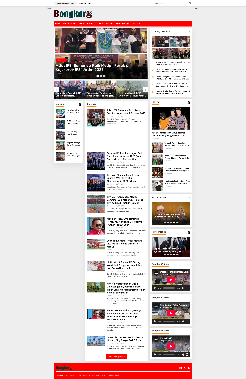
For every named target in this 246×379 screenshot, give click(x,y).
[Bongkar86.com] (73, 13)
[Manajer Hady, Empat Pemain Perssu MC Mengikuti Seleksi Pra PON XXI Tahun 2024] (139, 233)
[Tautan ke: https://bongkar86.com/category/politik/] (189, 197)
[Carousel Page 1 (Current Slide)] (97, 76)
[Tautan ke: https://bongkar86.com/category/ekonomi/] (80, 104)
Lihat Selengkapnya (116, 356)
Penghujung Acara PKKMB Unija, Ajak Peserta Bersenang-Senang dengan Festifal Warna (69, 94)
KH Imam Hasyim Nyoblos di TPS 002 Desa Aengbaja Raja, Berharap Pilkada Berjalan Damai (170, 215)
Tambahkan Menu (84, 3)
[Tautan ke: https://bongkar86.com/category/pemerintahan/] (189, 232)
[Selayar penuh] (187, 288)
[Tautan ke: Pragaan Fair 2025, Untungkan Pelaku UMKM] (60, 156)
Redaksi (82, 375)
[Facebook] (180, 368)
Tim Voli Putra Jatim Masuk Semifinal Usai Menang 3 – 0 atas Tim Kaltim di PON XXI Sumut (125, 199)
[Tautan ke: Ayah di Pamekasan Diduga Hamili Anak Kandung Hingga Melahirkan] (171, 118)
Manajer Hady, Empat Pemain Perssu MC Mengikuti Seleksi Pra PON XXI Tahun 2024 (124, 221)
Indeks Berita (114, 375)
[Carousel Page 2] (101, 76)
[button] (190, 3)
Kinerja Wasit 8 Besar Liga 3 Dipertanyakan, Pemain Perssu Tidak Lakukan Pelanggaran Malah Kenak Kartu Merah (126, 288)
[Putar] (155, 288)
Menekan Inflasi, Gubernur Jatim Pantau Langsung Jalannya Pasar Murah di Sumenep (73, 111)
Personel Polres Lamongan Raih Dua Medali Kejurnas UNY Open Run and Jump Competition (124, 156)
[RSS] (188, 368)
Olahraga (61, 60)
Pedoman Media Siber (97, 375)
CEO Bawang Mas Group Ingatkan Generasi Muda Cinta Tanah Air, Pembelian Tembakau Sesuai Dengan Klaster (73, 133)
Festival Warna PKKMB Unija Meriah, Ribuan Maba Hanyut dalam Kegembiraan (132, 94)
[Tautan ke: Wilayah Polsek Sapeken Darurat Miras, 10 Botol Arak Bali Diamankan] (157, 147)
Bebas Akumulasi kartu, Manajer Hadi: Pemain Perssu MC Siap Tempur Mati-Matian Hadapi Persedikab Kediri (124, 315)
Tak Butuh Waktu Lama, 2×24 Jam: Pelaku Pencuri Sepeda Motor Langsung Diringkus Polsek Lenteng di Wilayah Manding (177, 169)
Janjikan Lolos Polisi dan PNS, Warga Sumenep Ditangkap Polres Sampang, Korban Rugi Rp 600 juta (177, 182)
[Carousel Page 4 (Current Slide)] (174, 222)
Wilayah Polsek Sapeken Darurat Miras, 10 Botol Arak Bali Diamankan (177, 144)
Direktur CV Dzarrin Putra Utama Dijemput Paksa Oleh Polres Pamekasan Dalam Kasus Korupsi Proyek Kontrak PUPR (177, 157)
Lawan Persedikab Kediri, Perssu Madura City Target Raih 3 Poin (125, 339)
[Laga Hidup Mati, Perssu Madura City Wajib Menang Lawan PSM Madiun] (135, 255)
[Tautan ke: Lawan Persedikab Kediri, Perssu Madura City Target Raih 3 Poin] (96, 341)
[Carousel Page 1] (165, 222)
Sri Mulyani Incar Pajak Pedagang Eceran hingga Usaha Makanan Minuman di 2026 (74, 122)
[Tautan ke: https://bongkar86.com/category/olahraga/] (189, 31)
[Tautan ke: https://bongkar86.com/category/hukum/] (189, 102)
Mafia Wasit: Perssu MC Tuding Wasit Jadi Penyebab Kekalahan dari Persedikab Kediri (124, 265)
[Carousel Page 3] (104, 76)
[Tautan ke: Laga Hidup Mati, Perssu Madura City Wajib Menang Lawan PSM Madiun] (96, 244)
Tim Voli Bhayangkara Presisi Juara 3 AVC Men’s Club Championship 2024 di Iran (123, 178)
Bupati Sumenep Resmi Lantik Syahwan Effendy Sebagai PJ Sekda (168, 250)
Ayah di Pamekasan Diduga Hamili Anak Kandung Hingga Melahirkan (168, 134)
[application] (171, 280)
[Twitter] (184, 368)
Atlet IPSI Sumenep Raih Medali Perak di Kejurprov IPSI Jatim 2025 (92, 67)
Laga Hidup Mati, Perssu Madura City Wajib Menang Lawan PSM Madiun (124, 243)
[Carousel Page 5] (177, 222)
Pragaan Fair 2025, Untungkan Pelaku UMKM (74, 154)
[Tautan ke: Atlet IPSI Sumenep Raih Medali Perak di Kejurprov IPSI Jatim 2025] (101, 53)
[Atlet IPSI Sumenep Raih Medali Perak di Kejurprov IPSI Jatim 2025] (117, 124)
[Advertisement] (44, 53)
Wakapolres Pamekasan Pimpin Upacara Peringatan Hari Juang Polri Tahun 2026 (100, 94)
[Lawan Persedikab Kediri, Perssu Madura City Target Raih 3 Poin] (141, 348)
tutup (49, 8)
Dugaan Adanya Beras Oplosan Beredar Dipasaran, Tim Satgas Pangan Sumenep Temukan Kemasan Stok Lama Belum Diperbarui (73, 144)
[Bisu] (183, 288)
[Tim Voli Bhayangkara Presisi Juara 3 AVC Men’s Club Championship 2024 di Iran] (122, 189)
